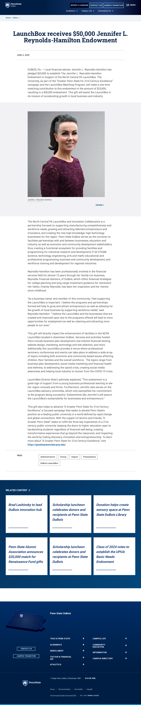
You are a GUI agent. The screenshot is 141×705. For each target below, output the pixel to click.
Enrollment (57, 651)
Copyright (89, 689)
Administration (48, 457)
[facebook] (20, 638)
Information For (104, 11)
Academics (70, 11)
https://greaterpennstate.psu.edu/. (47, 444)
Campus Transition (113, 5)
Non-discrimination (64, 689)
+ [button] (83, 638)
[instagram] (31, 638)
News (15, 18)
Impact (74, 457)
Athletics (55, 664)
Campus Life (87, 11)
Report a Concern (79, 5)
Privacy (52, 689)
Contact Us (96, 5)
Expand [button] (99, 205)
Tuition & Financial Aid (61, 658)
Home (8, 18)
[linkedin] (26, 638)
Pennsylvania (89, 457)
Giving (63, 457)
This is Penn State (60, 639)
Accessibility (78, 689)
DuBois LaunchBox (49, 463)
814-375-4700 (90, 678)
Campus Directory (103, 658)
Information (100, 652)
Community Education (99, 646)
